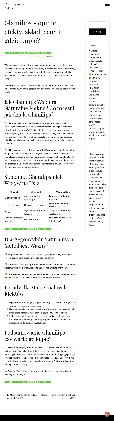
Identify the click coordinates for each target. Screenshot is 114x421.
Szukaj (97, 31)
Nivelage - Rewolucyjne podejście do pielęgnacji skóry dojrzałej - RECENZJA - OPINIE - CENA (96, 61)
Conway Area (14, 4)
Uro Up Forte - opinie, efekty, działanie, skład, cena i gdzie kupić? (96, 118)
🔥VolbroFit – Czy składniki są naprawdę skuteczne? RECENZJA (97, 81)
